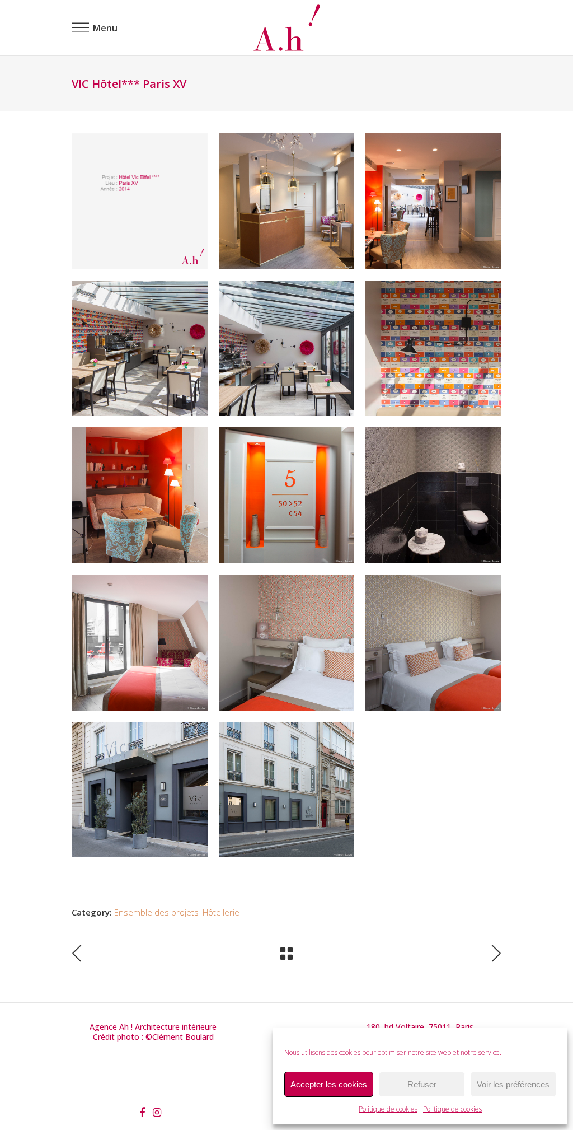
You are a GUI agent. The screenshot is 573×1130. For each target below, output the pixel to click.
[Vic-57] (140, 790)
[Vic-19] (140, 495)
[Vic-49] (433, 495)
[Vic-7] (287, 349)
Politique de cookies (388, 1109)
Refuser (421, 1084)
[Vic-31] (433, 643)
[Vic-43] (287, 201)
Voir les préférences (513, 1084)
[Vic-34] (287, 643)
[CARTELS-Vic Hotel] (140, 201)
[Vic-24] (140, 643)
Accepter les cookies (328, 1084)
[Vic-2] (140, 349)
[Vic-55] (287, 790)
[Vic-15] (433, 349)
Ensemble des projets (156, 912)
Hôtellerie (221, 912)
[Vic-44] (433, 201)
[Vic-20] (287, 495)
